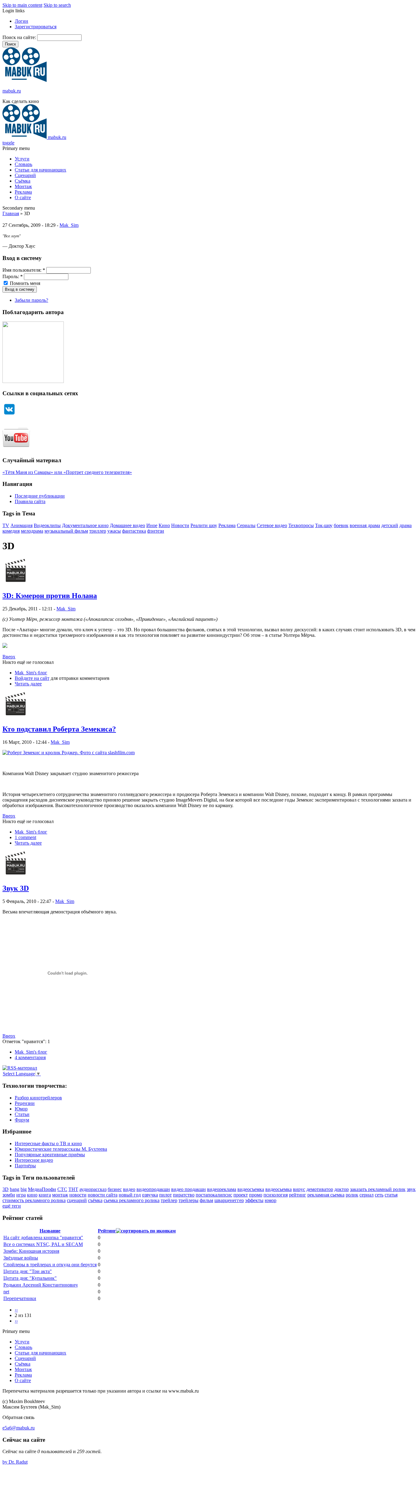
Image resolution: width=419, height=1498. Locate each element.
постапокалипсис (214, 1194)
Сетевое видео (272, 525)
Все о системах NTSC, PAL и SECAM (43, 1244)
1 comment (25, 837)
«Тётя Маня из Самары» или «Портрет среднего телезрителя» (67, 472)
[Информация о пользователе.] (15, 582)
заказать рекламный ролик (378, 1189)
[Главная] (24, 80)
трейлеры (188, 1200)
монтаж (60, 1194)
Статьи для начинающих (40, 169)
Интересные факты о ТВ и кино (48, 1143)
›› (16, 1320)
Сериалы (246, 525)
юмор (270, 1200)
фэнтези (155, 531)
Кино (164, 525)
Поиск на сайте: (19, 37)
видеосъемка (250, 1189)
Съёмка (22, 180)
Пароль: (12, 276)
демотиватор (319, 1189)
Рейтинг (107, 1230)
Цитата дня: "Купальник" (30, 1278)
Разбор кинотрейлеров (38, 1097)
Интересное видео (34, 1160)
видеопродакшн (153, 1189)
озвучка (150, 1194)
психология (275, 1194)
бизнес (115, 1189)
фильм (206, 1200)
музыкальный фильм (66, 531)
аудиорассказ (92, 1189)
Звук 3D (15, 888)
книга (45, 1194)
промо (255, 1194)
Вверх (8, 656)
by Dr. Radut (15, 1461)
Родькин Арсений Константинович (40, 1284)
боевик (341, 525)
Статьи (22, 1114)
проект (240, 1194)
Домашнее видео (127, 525)
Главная (10, 213)
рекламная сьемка (325, 1194)
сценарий (77, 1200)
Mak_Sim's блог (31, 672)
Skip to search (57, 5)
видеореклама (221, 1189)
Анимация (21, 525)
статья (391, 1194)
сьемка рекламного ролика (132, 1200)
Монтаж (23, 186)
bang (14, 1189)
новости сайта (102, 1194)
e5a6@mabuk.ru (18, 1427)
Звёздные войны (20, 1257)
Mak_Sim (69, 225)
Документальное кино (85, 525)
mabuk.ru (11, 90)
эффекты (254, 1200)
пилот (165, 1194)
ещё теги (11, 1205)
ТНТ (73, 1189)
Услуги (22, 158)
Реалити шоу (203, 525)
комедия (11, 531)
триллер (97, 531)
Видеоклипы (47, 525)
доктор (341, 1189)
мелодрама (32, 531)
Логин (21, 21)
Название (50, 1230)
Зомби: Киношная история (31, 1251)
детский (389, 525)
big (24, 1189)
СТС (62, 1189)
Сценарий (25, 175)
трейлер (169, 1200)
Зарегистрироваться (35, 26)
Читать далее (28, 683)
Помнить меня (24, 283)
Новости (180, 525)
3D (5, 1189)
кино (32, 1194)
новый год (130, 1194)
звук (411, 1189)
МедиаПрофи (42, 1189)
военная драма (365, 525)
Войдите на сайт (32, 678)
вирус (299, 1189)
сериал (366, 1194)
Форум (22, 1119)
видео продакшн (188, 1189)
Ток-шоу (324, 525)
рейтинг (297, 1194)
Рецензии (25, 1103)
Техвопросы (301, 525)
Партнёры (25, 1165)
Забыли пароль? (31, 300)
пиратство (183, 1194)
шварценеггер (229, 1200)
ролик (352, 1194)
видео (129, 1189)
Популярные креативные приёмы (50, 1154)
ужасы (114, 531)
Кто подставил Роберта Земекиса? (59, 729)
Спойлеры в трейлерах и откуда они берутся (50, 1264)
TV (5, 525)
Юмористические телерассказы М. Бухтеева (61, 1149)
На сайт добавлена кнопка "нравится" (43, 1237)
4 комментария (30, 1057)
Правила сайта (30, 501)
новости (77, 1194)
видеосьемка (278, 1189)
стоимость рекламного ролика (34, 1200)
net (6, 1291)
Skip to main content (22, 5)
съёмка (95, 1200)
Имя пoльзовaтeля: (23, 270)
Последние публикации (40, 496)
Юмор (21, 1108)
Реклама (23, 192)
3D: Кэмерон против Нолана (49, 596)
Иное (151, 525)
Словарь (23, 164)
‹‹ (16, 1309)
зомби (8, 1194)
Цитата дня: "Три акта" (27, 1271)
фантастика (134, 531)
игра (21, 1194)
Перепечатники (19, 1298)
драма (405, 525)
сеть (379, 1194)
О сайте (23, 197)
